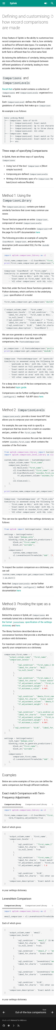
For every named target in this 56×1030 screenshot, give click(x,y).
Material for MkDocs (19, 1020)
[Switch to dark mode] (45, 3)
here (38, 232)
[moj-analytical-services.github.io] (18, 1025)
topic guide (21, 387)
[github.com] (4, 1025)
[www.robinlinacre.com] (13, 1025)
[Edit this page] (52, 16)
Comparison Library (12, 804)
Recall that (7, 89)
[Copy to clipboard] (51, 118)
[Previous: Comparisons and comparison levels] (4, 1012)
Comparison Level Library (36, 804)
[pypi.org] (9, 1025)
